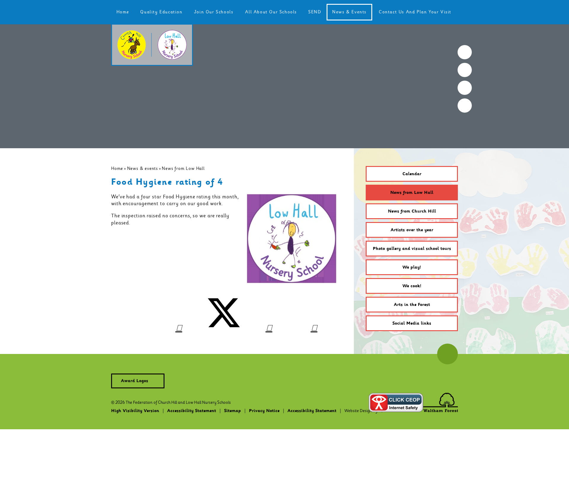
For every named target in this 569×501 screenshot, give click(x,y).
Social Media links (411, 323)
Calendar (411, 174)
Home (117, 168)
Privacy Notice (264, 411)
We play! (411, 267)
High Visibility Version (135, 411)
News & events (142, 168)
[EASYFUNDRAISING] (465, 88)
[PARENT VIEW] (465, 105)
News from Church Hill (412, 211)
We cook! (411, 286)
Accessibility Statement (191, 411)
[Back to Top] (447, 354)
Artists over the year (412, 230)
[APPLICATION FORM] (465, 70)
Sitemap (232, 411)
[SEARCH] (465, 52)
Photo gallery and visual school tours (412, 249)
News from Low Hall (183, 168)
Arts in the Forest (412, 305)
